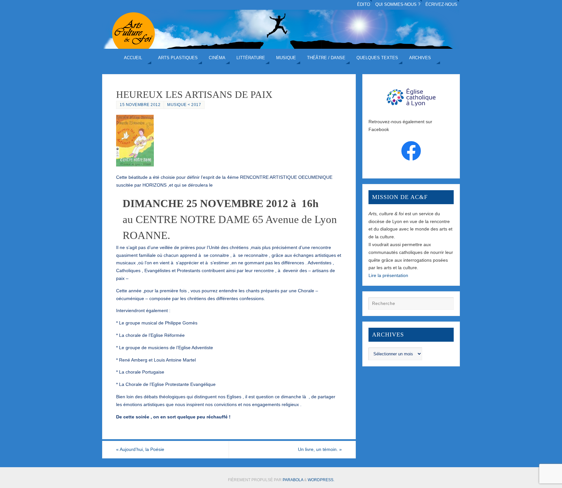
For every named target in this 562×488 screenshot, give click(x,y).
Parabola (293, 480)
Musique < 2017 (184, 104)
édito (363, 4)
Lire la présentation (388, 275)
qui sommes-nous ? (397, 4)
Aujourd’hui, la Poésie (140, 449)
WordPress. (321, 480)
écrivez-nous (441, 4)
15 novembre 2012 (140, 104)
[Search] (445, 305)
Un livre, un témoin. (320, 449)
